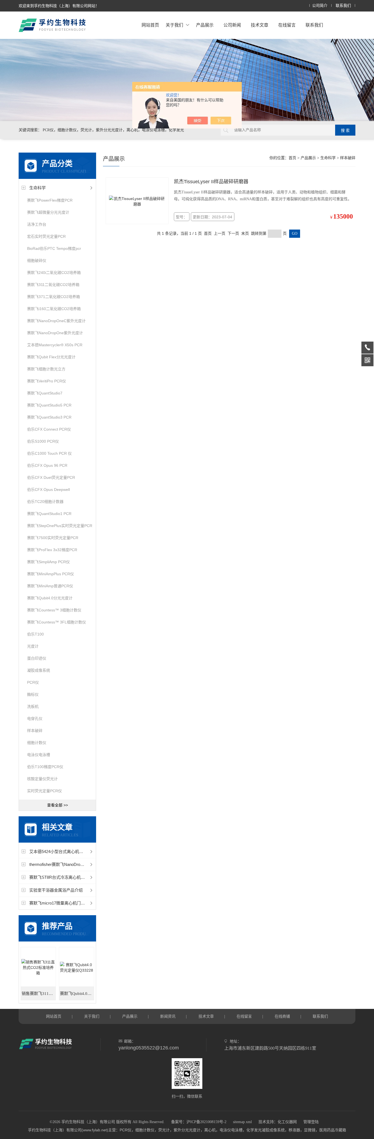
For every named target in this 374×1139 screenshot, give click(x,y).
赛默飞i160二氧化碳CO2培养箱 (54, 309)
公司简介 (319, 5)
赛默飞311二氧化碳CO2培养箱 (53, 284)
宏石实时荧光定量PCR (46, 236)
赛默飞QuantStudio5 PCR (49, 405)
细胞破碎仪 (36, 260)
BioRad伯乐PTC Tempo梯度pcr (54, 248)
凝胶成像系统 (38, 670)
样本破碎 (34, 730)
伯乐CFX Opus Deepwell (48, 489)
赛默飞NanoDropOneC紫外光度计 (56, 321)
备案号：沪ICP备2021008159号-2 (198, 1122)
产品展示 (205, 25)
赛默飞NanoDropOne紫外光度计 (55, 333)
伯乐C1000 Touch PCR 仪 (49, 453)
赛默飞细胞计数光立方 (46, 369)
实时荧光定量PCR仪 (44, 791)
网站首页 (150, 25)
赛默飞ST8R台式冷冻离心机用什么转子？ (67, 877)
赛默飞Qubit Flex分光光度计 (51, 357)
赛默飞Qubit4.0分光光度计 (50, 598)
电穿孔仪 (34, 718)
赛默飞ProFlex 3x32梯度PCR (52, 550)
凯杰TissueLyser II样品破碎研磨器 (211, 181)
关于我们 (174, 25)
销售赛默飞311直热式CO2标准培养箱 (39, 993)
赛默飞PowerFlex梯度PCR (50, 200)
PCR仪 (33, 682)
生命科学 (37, 187)
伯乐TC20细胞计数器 (45, 501)
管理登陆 (311, 1122)
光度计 (33, 646)
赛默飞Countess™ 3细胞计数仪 (54, 610)
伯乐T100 (35, 634)
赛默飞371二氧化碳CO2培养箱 (53, 296)
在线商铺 (282, 1016)
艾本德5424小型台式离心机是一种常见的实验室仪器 (76, 851)
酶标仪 (33, 694)
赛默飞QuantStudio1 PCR (49, 513)
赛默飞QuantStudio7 (44, 393)
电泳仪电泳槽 (38, 754)
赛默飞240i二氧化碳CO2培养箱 (54, 272)
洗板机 (33, 706)
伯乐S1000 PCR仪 (43, 441)
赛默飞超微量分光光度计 (48, 212)
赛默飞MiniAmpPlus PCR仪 (50, 574)
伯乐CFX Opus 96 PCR (47, 465)
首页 (292, 158)
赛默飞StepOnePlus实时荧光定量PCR (59, 525)
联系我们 (343, 5)
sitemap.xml (242, 1122)
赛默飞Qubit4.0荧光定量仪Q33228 (77, 993)
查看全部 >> (57, 805)
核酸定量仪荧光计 (42, 779)
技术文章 (259, 25)
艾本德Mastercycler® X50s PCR (54, 345)
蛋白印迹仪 (36, 658)
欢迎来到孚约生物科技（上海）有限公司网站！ (59, 6)
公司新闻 (232, 25)
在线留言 (287, 25)
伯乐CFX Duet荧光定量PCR (51, 477)
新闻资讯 (168, 1016)
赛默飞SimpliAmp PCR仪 (48, 562)
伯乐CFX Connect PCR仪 (49, 429)
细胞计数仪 (36, 742)
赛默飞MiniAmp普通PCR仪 (50, 586)
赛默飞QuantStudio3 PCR (49, 417)
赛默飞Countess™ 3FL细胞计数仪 (56, 622)
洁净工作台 (36, 224)
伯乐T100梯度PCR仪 (45, 767)
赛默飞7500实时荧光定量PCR (52, 538)
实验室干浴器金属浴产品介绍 (56, 890)
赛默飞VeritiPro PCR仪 (46, 381)
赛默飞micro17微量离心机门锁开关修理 (65, 903)
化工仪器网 (287, 1122)
